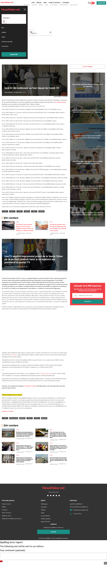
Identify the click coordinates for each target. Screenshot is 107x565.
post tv (29, 418)
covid (5, 211)
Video (45, 2)
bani (5, 418)
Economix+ (65, 2)
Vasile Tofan (44, 418)
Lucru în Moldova (54, 4)
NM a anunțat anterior (60, 102)
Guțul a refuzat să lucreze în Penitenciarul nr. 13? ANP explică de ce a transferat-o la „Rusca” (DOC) (24, 447)
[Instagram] (53, 495)
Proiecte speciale (54, 2)
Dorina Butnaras (8, 92)
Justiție (46, 4)
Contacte (5, 510)
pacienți (27, 211)
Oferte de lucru (6, 512)
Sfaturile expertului (64, 4)
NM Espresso (27, 4)
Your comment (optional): (12, 550)
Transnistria (34, 4)
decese (12, 211)
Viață (17, 222)
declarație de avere (13, 418)
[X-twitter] (50, 495)
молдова (41, 211)
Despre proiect (6, 504)
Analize (38, 2)
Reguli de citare (6, 515)
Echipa (4, 507)
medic (19, 211)
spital (34, 211)
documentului (13, 355)
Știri (33, 2)
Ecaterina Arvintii (21, 233)
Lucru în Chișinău (88, 66)
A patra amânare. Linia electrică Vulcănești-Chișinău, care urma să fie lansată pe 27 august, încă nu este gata (58, 447)
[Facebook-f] (47, 495)
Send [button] (1, 561)
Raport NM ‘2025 (73, 4)
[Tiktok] (56, 495)
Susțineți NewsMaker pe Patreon (12, 518)
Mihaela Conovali (54, 233)
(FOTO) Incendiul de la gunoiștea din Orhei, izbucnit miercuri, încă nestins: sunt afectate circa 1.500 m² (58, 459)
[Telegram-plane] (59, 495)
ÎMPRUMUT (22, 418)
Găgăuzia (41, 4)
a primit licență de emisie (46, 373)
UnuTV (36, 418)
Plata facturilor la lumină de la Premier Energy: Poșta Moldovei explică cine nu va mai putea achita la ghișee (24, 459)
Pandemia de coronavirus (11, 83)
